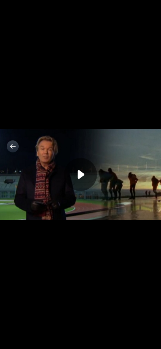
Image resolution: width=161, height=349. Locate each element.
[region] (80, 174)
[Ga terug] (13, 146)
